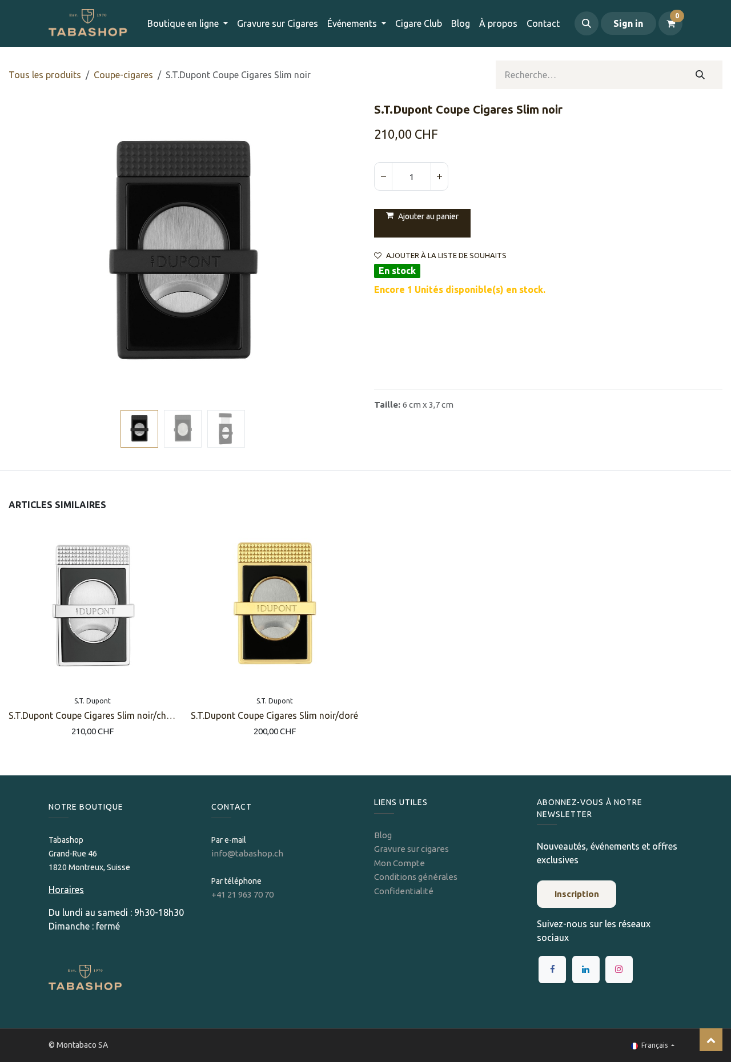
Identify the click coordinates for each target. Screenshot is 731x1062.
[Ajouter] (439, 176)
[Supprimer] (383, 176)
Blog (383, 835)
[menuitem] (277, 23)
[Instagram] (619, 969)
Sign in (628, 23)
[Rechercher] (700, 75)
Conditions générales (415, 877)
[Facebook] (552, 969)
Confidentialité (403, 891)
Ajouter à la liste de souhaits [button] (446, 255)
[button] (587, 23)
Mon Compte (399, 863)
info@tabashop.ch (248, 853)
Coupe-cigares (123, 75)
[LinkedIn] (586, 969)
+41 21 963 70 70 (242, 894)
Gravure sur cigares (411, 849)
